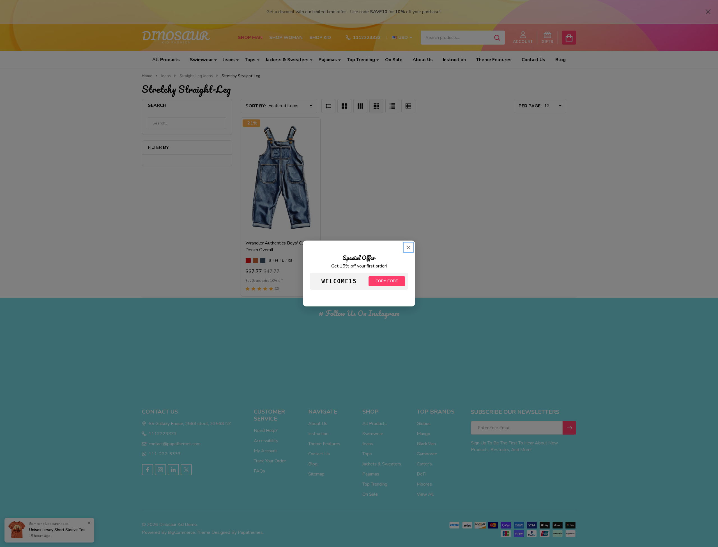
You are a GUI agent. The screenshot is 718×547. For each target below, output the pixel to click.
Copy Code (387, 281)
